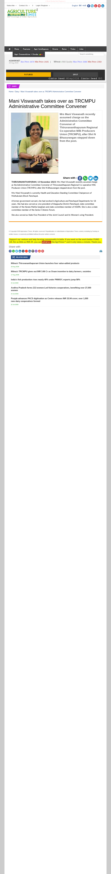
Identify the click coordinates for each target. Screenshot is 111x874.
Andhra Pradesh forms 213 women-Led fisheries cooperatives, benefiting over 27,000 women (51, 289)
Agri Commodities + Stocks (26, 54)
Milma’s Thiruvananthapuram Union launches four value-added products (45, 263)
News (16, 49)
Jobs (81, 49)
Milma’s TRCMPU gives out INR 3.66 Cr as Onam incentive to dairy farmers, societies (51, 271)
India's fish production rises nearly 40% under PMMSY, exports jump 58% (45, 279)
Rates (64, 49)
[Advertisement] (72, 27)
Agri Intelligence (41, 49)
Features (26, 49)
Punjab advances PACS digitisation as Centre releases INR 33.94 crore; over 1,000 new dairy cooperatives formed (49, 299)
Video (73, 49)
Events (55, 49)
